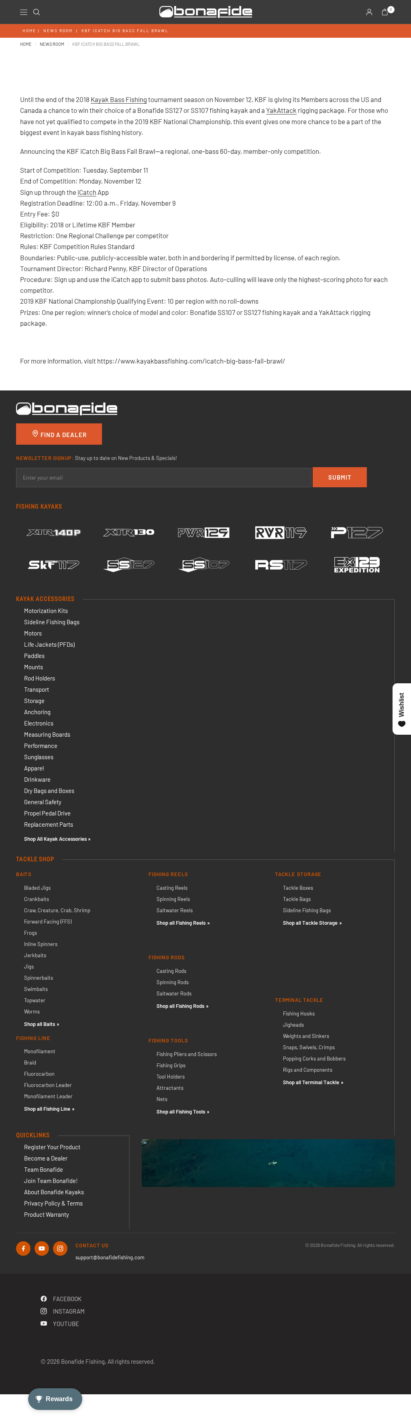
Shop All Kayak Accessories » (57, 839)
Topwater (34, 1000)
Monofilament (39, 1051)
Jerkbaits (35, 955)
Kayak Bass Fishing (119, 99)
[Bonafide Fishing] (66, 408)
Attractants (170, 1088)
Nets (162, 1099)
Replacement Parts (48, 824)
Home (29, 30)
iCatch (86, 192)
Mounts (33, 666)
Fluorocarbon (39, 1074)
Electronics (38, 723)
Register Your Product (52, 1146)
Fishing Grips (171, 1065)
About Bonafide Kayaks (54, 1191)
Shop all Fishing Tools (181, 1111)
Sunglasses (38, 756)
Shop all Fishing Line (47, 1108)
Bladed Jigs (37, 888)
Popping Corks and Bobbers (314, 1058)
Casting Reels (172, 888)
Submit (340, 477)
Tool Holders (171, 1076)
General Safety (42, 801)
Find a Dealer (63, 434)
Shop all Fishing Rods (180, 1006)
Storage (34, 700)
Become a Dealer (45, 1158)
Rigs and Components (307, 1070)
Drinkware (37, 779)
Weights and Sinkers (306, 1036)
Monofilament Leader (48, 1096)
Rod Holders (39, 678)
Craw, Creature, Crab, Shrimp (57, 910)
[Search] (36, 12)
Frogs (30, 933)
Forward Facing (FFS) (47, 921)
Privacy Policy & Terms (53, 1203)
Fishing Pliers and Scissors (187, 1054)
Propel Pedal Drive (47, 813)
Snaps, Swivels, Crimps (309, 1047)
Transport (36, 689)
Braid (30, 1062)
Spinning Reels (173, 899)
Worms (32, 1011)
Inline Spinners (40, 944)
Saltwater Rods (174, 993)
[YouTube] (42, 1248)
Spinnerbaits (38, 978)
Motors (33, 633)
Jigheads (293, 1025)
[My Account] (369, 12)
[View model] (53, 533)
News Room (58, 30)
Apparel (34, 768)
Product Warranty (46, 1214)
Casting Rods (171, 971)
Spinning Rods (173, 982)
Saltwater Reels (175, 910)
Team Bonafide (43, 1169)
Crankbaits (36, 899)
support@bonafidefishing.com (109, 1257)
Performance (40, 745)
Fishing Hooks (299, 1013)
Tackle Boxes (298, 888)
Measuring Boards (47, 734)
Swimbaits (36, 989)
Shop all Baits (39, 1024)
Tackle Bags (297, 899)
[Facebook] (23, 1248)
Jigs (29, 966)
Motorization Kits (46, 610)
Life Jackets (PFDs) (49, 644)
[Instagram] (60, 1248)
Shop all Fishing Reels (181, 922)
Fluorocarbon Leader (48, 1085)
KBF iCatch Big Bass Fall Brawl (125, 30)
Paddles (34, 655)
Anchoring (37, 711)
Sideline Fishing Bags (51, 621)
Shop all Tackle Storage (310, 922)
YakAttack (281, 110)
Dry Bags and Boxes (49, 790)
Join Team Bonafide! (51, 1180)
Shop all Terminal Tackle (311, 1082)
